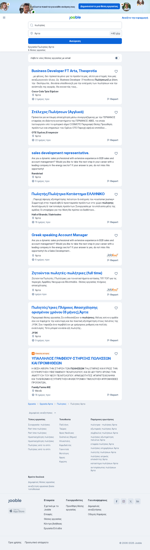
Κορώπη (63, 461)
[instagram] (124, 501)
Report (114, 99)
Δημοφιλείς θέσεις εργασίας (41, 482)
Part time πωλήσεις (37, 429)
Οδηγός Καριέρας (97, 514)
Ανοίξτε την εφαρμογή (135, 17)
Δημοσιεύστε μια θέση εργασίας (99, 6)
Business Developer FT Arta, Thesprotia (64, 71)
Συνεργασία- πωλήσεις (39, 424)
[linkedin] (138, 501)
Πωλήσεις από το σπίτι (39, 445)
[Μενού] (4, 18)
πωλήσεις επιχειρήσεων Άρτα (105, 448)
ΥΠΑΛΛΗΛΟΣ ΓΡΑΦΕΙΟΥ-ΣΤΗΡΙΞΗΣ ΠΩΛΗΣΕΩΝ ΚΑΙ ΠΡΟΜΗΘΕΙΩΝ (71, 360)
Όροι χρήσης (14, 542)
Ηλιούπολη (64, 441)
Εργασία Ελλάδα (53, 528)
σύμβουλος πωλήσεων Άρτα (104, 433)
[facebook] (117, 501)
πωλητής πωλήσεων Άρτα (103, 452)
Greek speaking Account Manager (60, 235)
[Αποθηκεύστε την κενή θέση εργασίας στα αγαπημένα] (116, 71)
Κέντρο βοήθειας (53, 523)
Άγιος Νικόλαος (66, 433)
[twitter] (131, 501)
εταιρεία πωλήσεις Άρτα (102, 444)
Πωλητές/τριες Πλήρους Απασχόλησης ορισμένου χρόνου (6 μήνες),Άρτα (65, 309)
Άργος (62, 457)
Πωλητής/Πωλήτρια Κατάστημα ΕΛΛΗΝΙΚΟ (68, 194)
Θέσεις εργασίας (53, 518)
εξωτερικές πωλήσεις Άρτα (104, 429)
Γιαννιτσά (64, 449)
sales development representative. (60, 153)
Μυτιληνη (64, 453)
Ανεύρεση (75, 41)
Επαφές (48, 514)
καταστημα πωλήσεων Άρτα (104, 463)
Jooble (138, 543)
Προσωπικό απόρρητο (36, 542)
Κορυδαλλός (65, 445)
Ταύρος (62, 429)
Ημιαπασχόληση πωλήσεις (41, 437)
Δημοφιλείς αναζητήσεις (40, 413)
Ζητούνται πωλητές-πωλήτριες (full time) (67, 273)
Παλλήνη (63, 424)
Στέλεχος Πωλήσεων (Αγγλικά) (58, 112)
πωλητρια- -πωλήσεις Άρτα (104, 424)
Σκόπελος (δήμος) (68, 437)
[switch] (117, 58)
